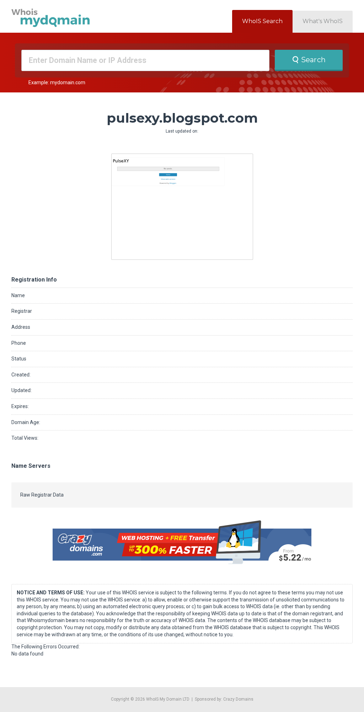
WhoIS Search (262, 21)
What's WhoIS (323, 21)
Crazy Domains (238, 699)
